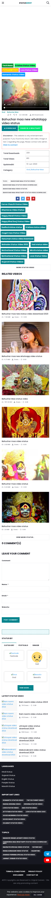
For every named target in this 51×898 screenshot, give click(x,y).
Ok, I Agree (38, 895)
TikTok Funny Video (35, 800)
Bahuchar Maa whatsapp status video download (24, 193)
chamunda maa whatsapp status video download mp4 (25, 842)
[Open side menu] (3, 3)
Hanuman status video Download (17, 239)
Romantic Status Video (13, 800)
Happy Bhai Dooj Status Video (16, 221)
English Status (8, 779)
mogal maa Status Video (13, 233)
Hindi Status (7, 772)
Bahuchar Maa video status (15, 189)
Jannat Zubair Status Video (15, 858)
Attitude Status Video (13, 812)
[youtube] (33, 199)
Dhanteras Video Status (13, 210)
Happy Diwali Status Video (14, 216)
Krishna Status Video (33, 804)
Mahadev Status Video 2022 (15, 244)
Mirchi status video (39, 250)
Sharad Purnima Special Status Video (19, 855)
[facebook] (18, 199)
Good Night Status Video (14, 819)
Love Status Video (38, 256)
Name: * (5, 584)
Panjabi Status (8, 782)
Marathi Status (8, 786)
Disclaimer (18, 875)
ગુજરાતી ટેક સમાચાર (10, 70)
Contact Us (32, 875)
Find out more (23, 894)
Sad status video (40, 244)
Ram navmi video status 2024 (33, 702)
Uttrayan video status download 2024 (29, 739)
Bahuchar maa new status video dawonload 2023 (25, 314)
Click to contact (10, 145)
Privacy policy (35, 871)
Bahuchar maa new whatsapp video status (22, 356)
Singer (35, 645)
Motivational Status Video (14, 250)
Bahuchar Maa (12, 112)
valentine (35, 851)
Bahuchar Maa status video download (20, 185)
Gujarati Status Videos (12, 262)
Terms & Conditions (15, 871)
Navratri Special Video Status (16, 847)
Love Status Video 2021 (35, 812)
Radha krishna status (12, 227)
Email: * (5, 596)
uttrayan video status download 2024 (29, 727)
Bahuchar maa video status (15, 441)
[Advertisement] (25, 33)
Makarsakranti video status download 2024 (32, 751)
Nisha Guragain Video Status (15, 851)
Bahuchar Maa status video (23, 181)
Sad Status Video (29, 808)
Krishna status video (35, 227)
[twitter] (23, 199)
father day (37, 847)
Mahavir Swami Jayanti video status (19, 838)
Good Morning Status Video (15, 815)
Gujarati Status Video (12, 823)
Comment (6, 560)
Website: (5, 607)
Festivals (23, 645)
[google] (28, 199)
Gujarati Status (8, 775)
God (3, 112)
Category (9, 645)
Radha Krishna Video (12, 804)
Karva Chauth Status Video (15, 204)
